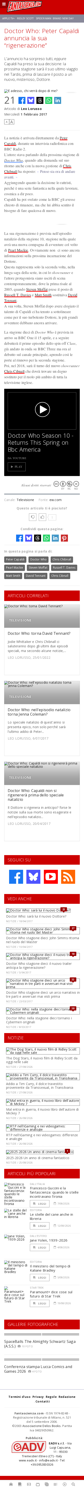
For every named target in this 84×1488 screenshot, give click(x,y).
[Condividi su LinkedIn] (58, 100)
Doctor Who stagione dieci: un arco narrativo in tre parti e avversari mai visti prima (43, 994)
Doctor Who (13, 160)
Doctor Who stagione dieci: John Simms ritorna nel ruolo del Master (42, 940)
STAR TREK (37, 1287)
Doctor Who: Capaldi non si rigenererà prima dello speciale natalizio (36, 795)
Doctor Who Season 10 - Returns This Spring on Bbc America (41, 442)
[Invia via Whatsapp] (49, 100)
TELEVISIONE (20, 620)
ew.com (55, 500)
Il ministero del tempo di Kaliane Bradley (50, 1268)
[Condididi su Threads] (40, 100)
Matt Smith (43, 294)
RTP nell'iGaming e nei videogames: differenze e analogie (42, 1137)
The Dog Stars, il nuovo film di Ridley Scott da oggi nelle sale (41, 1060)
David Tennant (36, 576)
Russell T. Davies (17, 294)
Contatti (42, 1401)
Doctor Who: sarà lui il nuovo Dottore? (36, 916)
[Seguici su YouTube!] (51, 877)
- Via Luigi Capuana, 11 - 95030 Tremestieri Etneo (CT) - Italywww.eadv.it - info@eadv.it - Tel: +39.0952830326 (45, 1454)
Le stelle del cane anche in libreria (51, 1216)
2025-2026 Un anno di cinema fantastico (37, 1158)
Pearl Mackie (18, 250)
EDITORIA (36, 1210)
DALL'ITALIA (37, 1184)
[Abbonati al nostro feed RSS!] (68, 877)
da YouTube (17, 458)
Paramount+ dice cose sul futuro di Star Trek (51, 1294)
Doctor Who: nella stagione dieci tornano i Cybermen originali (39, 1020)
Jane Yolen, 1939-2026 (49, 1240)
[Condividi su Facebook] (22, 100)
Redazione (67, 1397)
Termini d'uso (19, 1397)
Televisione (25, 500)
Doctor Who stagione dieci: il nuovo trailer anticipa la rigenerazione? (39, 965)
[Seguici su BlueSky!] (33, 877)
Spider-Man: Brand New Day (55, 18)
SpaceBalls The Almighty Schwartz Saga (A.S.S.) (40, 1343)
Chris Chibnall (61, 559)
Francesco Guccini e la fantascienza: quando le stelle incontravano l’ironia (54, 1192)
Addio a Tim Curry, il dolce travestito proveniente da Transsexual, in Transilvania (39, 1086)
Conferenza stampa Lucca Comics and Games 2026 (38, 1369)
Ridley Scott (25, 18)
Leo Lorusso (31, 108)
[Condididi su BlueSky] (31, 100)
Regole (51, 1397)
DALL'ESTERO (38, 1236)
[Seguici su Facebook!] (16, 877)
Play (18, 467)
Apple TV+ (8, 18)
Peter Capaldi (15, 559)
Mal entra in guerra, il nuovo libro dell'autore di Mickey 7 (42, 1111)
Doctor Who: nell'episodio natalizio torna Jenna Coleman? (39, 712)
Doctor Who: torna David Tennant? (39, 633)
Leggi (41, 1203)
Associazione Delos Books (41, 1426)
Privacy (38, 1397)
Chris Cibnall (14, 371)
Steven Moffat (37, 289)
